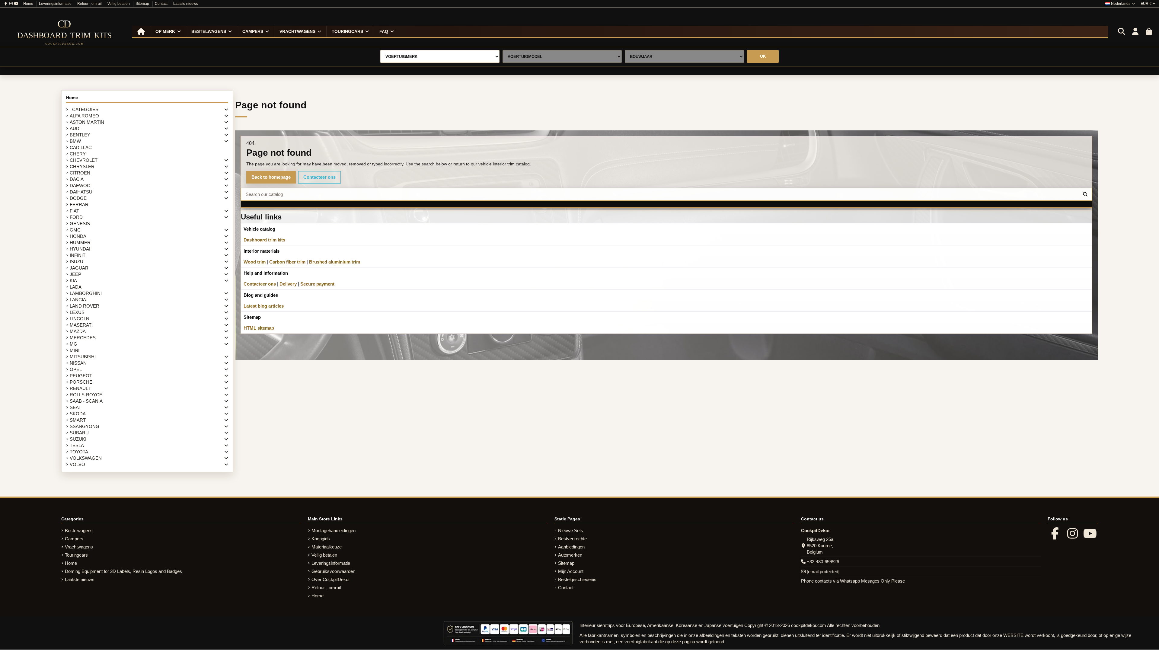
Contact (161, 4)
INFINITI (78, 255)
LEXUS (77, 312)
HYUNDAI (80, 248)
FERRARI (80, 204)
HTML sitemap (259, 328)
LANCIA (78, 299)
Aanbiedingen (571, 546)
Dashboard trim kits (264, 239)
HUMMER (80, 242)
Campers (74, 538)
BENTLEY (80, 134)
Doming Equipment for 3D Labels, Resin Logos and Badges (123, 571)
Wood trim (255, 261)
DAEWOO (80, 185)
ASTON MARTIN (87, 122)
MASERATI (81, 325)
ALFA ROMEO (84, 115)
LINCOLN (79, 318)
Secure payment (317, 283)
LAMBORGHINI (86, 293)
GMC (75, 229)
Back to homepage (271, 177)
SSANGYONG (84, 426)
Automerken (570, 555)
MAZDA (78, 331)
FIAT (74, 210)
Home (28, 4)
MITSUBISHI (83, 356)
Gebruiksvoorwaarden (333, 571)
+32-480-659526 (823, 561)
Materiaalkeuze (326, 546)
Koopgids (320, 538)
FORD (76, 217)
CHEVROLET (83, 160)
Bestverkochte (572, 538)
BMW (75, 141)
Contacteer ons (319, 177)
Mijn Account (570, 571)
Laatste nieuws (185, 4)
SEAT (75, 407)
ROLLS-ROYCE (86, 394)
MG (73, 344)
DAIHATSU (81, 191)
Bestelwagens (79, 530)
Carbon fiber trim (287, 261)
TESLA (77, 445)
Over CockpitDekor (330, 579)
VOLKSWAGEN (86, 458)
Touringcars (76, 555)
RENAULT (80, 388)
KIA (73, 280)
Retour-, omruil (90, 4)
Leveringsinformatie (55, 4)
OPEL (76, 369)
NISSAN (78, 363)
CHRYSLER (82, 166)
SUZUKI (78, 439)
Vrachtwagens (79, 546)
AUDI (75, 128)
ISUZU (76, 261)
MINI (74, 350)
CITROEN (80, 172)
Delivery (288, 283)
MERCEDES (83, 337)
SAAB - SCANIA (86, 401)
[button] (168, 31)
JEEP (75, 274)
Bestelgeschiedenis (577, 579)
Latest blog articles (264, 305)
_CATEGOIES (84, 109)
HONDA (78, 236)
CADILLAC (81, 147)
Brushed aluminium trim (334, 261)
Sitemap (143, 4)
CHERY (78, 153)
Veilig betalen (119, 4)
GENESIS (80, 223)
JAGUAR (79, 267)
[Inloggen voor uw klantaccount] (1135, 32)
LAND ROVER (84, 305)
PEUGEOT (81, 375)
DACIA (77, 179)
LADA (75, 286)
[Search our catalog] (1085, 194)
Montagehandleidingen (333, 530)
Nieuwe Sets (570, 530)
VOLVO (77, 464)
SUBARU (79, 432)
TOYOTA (79, 451)
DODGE (78, 198)
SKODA (78, 413)
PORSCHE (81, 382)
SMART (78, 420)
